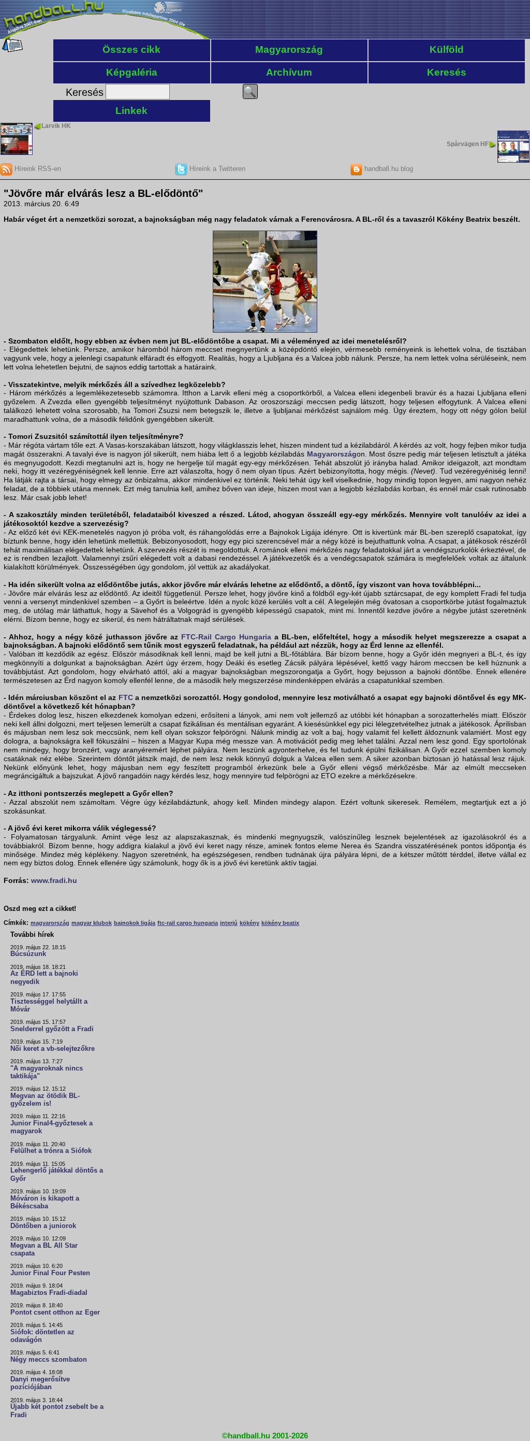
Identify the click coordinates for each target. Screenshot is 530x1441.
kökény (249, 923)
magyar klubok (91, 923)
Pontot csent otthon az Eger (55, 1312)
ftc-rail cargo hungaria (187, 923)
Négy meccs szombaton (48, 1359)
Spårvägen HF (468, 144)
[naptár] (11, 50)
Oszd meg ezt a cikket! (40, 908)
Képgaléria (131, 72)
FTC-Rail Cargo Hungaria (226, 637)
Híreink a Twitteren (216, 169)
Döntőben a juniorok (43, 1226)
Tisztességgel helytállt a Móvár (48, 1005)
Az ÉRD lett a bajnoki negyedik (44, 977)
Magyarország (289, 49)
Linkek (131, 110)
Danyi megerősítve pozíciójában (40, 1383)
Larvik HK (56, 126)
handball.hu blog (387, 169)
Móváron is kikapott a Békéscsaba (44, 1202)
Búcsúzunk (28, 954)
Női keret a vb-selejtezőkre (52, 1048)
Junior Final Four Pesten (50, 1273)
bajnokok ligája (134, 923)
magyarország (50, 923)
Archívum (289, 72)
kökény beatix (280, 923)
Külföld (447, 49)
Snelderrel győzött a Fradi (52, 1029)
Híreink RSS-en (36, 169)
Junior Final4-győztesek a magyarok (51, 1127)
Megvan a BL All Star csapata (44, 1249)
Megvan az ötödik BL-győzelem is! (45, 1099)
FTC (126, 697)
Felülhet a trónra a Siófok (51, 1150)
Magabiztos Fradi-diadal (48, 1292)
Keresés (446, 72)
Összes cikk (131, 49)
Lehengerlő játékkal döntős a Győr (56, 1174)
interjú (229, 923)
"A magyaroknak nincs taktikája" (46, 1072)
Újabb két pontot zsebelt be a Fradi (57, 1410)
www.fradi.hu (54, 880)
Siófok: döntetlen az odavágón (42, 1336)
